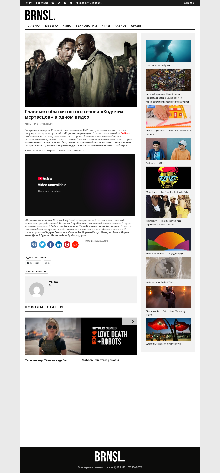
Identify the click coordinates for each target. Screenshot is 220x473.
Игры (105, 25)
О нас (29, 3)
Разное (120, 25)
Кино (67, 25)
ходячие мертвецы (36, 272)
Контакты (42, 3)
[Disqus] (80, 407)
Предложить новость (89, 3)
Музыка (51, 25)
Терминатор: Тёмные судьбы (46, 360)
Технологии (86, 25)
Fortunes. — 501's (155, 163)
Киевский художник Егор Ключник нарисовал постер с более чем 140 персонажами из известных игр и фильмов (167, 98)
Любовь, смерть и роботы (100, 360)
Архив (136, 25)
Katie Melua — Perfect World (160, 282)
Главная (33, 25)
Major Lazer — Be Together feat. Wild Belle (167, 192)
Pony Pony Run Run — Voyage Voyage (164, 253)
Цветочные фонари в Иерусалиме (163, 343)
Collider (125, 133)
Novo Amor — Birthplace (158, 65)
